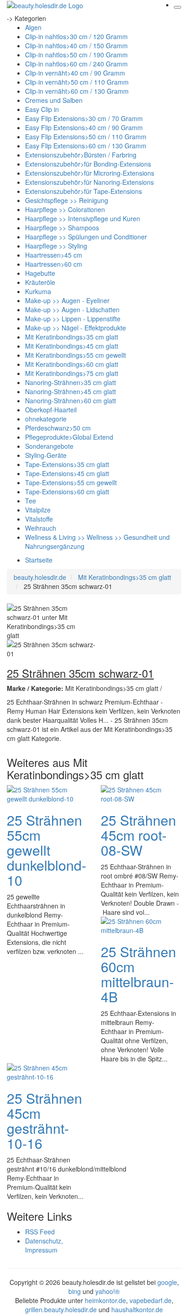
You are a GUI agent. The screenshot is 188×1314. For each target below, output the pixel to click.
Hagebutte (40, 273)
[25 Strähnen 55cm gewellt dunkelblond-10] (43, 793)
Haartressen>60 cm (53, 264)
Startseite (38, 559)
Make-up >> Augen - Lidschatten (72, 309)
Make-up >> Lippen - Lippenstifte (72, 318)
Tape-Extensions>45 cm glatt (67, 473)
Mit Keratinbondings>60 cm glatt (71, 364)
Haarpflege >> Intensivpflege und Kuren (82, 218)
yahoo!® (107, 1291)
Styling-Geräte (46, 455)
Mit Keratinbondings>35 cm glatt (71, 336)
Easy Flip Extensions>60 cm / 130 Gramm (85, 145)
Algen (33, 27)
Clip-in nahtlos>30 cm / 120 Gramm (76, 36)
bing (74, 1291)
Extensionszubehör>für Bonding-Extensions (88, 163)
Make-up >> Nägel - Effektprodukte (75, 327)
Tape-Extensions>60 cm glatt (67, 491)
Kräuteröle (40, 282)
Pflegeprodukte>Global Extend (69, 436)
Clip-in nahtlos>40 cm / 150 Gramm (76, 45)
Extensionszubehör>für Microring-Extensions (89, 173)
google (167, 1282)
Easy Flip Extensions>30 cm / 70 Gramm (84, 118)
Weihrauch (40, 528)
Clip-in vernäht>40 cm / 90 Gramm (75, 72)
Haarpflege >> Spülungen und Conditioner (86, 236)
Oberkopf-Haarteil (51, 409)
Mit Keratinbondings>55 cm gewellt (75, 355)
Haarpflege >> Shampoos (62, 227)
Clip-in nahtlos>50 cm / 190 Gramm (76, 54)
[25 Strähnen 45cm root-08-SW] (137, 793)
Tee (30, 500)
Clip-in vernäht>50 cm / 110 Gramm (77, 81)
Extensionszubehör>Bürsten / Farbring (80, 154)
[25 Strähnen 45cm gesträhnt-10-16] (43, 1071)
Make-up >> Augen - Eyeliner (67, 300)
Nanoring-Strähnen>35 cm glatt (70, 382)
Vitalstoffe (39, 518)
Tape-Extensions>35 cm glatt (67, 464)
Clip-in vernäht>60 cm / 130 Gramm (77, 91)
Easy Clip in (42, 109)
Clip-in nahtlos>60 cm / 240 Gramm (76, 63)
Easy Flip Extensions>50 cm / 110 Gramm (85, 136)
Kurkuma (38, 291)
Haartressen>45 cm (53, 254)
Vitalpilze (38, 509)
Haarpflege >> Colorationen (65, 209)
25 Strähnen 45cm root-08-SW (138, 835)
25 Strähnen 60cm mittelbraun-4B (138, 974)
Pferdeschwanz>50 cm (58, 427)
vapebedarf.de (151, 1300)
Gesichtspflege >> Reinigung (66, 200)
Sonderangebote (49, 446)
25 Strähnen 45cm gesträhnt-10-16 (44, 1120)
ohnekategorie (46, 418)
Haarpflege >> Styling (56, 245)
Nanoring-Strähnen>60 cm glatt (70, 400)
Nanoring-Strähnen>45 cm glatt (70, 391)
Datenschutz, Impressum (44, 1245)
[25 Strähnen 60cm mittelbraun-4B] (137, 924)
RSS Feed (40, 1231)
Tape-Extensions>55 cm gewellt (71, 482)
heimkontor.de (105, 1300)
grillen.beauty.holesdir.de (61, 1309)
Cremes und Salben (54, 100)
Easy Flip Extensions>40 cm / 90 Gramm (84, 127)
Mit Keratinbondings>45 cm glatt (71, 345)
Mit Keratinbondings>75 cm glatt (71, 373)
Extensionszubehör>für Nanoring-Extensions (89, 182)
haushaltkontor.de (137, 1309)
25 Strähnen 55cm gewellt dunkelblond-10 (46, 850)
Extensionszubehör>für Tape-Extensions (83, 191)
